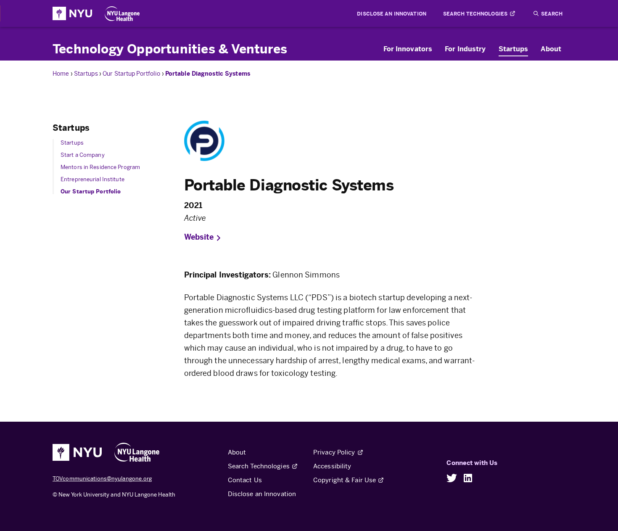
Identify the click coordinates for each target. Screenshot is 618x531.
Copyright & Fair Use (344, 479)
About (551, 49)
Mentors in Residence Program (100, 167)
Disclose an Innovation (391, 13)
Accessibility (332, 466)
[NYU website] (72, 13)
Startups (513, 49)
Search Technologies (475, 13)
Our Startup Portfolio (132, 73)
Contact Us (245, 479)
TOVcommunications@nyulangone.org (102, 479)
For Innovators (408, 49)
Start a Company (83, 155)
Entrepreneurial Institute (92, 179)
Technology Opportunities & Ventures (170, 48)
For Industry (465, 49)
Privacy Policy (334, 452)
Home (62, 73)
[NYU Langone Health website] (122, 13)
